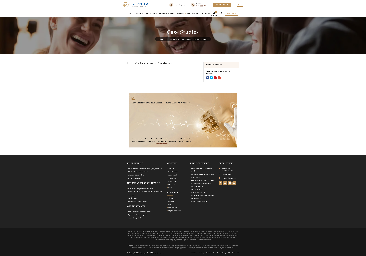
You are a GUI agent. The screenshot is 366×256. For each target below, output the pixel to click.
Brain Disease (195, 177)
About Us (171, 169)
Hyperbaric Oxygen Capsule (137, 215)
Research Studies (166, 13)
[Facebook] (207, 77)
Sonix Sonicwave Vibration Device (139, 212)
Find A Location (173, 175)
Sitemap (201, 253)
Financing (205, 13)
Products (139, 13)
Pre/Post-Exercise (197, 187)
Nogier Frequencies (174, 211)
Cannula (131, 195)
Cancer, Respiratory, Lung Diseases (202, 174)
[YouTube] (225, 183)
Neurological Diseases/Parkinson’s (202, 195)
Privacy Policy (221, 253)
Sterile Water (132, 198)
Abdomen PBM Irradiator (136, 175)
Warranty (194, 253)
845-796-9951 (201, 6)
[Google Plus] (219, 77)
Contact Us (222, 5)
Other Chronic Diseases (199, 202)
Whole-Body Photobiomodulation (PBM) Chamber (145, 169)
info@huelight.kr (161, 143)
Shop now (231, 13)
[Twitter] (211, 77)
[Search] (222, 13)
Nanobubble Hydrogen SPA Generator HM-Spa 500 (145, 192)
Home (130, 13)
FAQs (170, 188)
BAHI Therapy (151, 13)
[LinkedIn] (230, 183)
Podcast (171, 201)
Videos (170, 198)
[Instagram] (234, 183)
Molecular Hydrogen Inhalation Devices (141, 189)
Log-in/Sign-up (180, 5)
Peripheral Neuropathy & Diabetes (202, 180)
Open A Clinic (192, 13)
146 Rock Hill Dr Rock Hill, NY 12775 (227, 170)
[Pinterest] (215, 77)
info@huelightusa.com (229, 178)
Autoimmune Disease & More (201, 184)
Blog (169, 204)
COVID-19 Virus (196, 198)
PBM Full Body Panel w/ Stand (138, 172)
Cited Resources (233, 253)
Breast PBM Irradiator (135, 178)
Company (181, 13)
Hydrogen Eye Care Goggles (137, 201)
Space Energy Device (135, 218)
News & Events (173, 172)
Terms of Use (210, 253)
